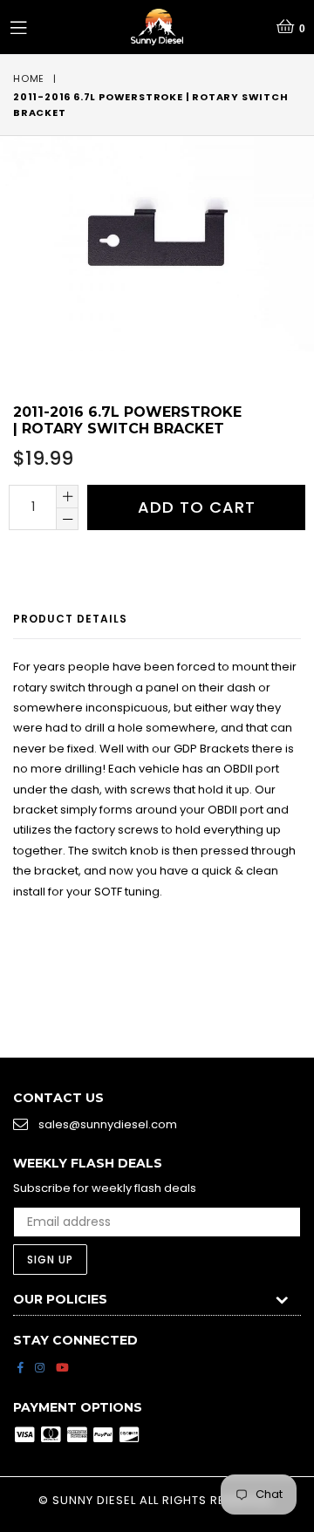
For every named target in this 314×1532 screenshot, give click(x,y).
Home (28, 78)
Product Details (70, 618)
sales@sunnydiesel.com (107, 1124)
